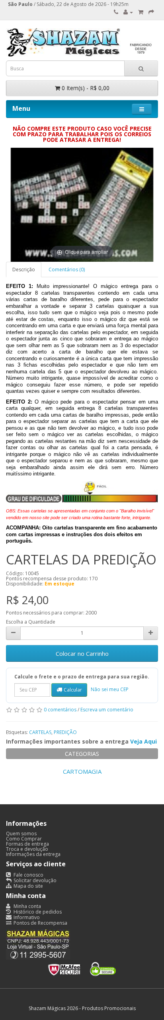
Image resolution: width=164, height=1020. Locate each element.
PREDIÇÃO (65, 732)
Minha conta (26, 906)
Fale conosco (27, 874)
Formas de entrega (27, 843)
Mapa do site (27, 886)
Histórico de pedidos (37, 911)
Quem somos (21, 833)
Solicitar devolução (34, 880)
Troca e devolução (27, 849)
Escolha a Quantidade (30, 621)
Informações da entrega (33, 854)
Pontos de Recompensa (39, 923)
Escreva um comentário (106, 709)
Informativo (26, 917)
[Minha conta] (128, 12)
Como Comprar (24, 838)
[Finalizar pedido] (151, 12)
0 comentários (60, 709)
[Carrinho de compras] (140, 12)
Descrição (23, 269)
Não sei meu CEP (110, 689)
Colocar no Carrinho (82, 653)
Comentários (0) (67, 269)
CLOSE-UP (141, 771)
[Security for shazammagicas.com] (82, 967)
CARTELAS (40, 732)
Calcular (73, 689)
